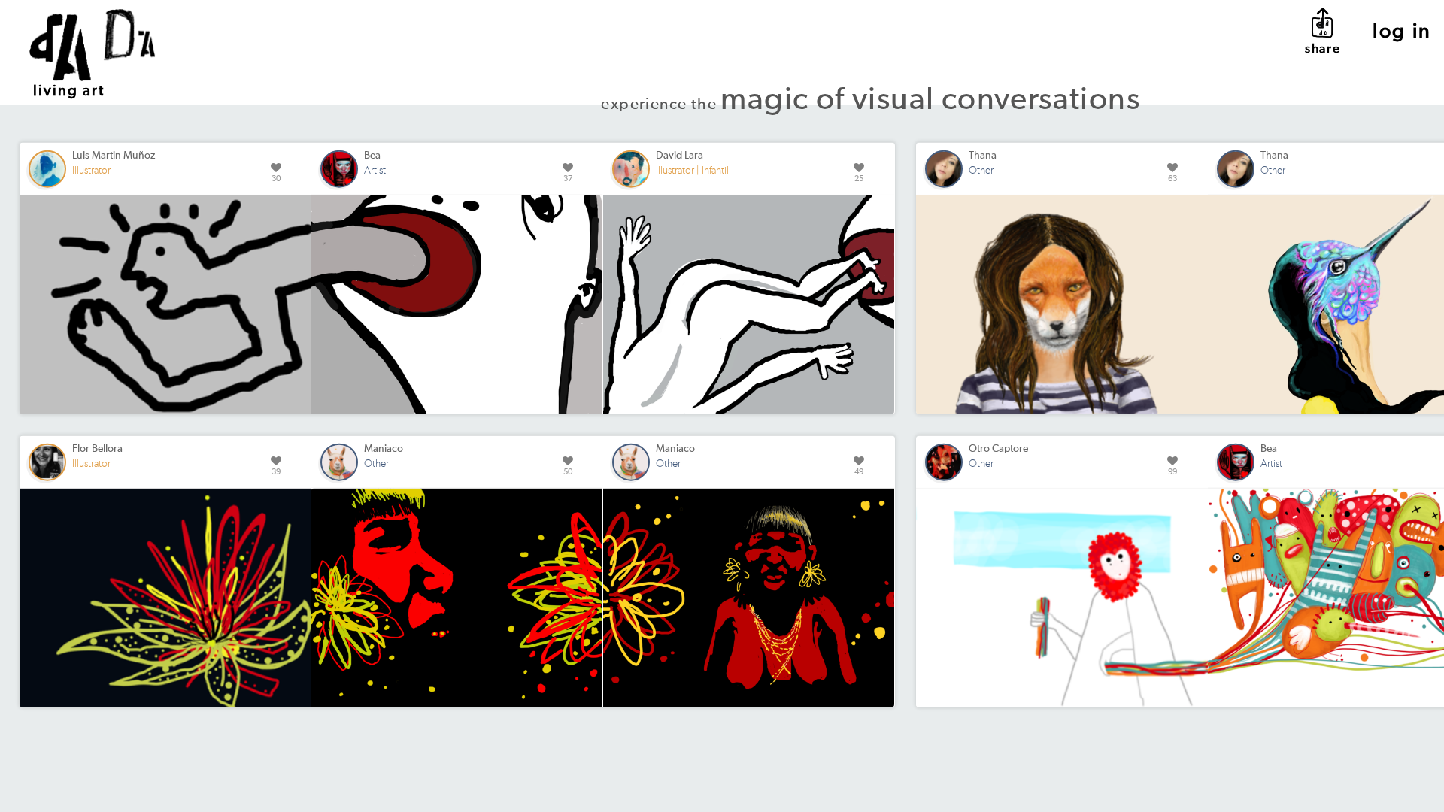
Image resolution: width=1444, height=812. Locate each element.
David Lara (679, 155)
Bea (372, 155)
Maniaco (383, 449)
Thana (983, 155)
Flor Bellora (97, 449)
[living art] (97, 25)
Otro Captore (998, 449)
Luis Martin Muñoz (113, 155)
